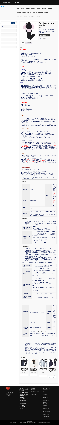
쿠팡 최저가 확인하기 (44, 35)
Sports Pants (33, 8)
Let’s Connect (33, 394)
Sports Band (19, 12)
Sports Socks (29, 12)
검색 (13, 23)
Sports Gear (24, 12)
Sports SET (22, 8)
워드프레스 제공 (29, 421)
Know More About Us (35, 391)
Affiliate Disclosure (38, 16)
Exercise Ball (35, 12)
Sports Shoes (39, 8)
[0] (17, 2)
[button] (36, 24)
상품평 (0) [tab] (28, 42)
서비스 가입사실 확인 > (42, 331)
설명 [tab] (23, 42)
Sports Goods (44, 8)
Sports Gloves (50, 8)
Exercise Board (40, 12)
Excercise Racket (19, 16)
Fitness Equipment (31, 16)
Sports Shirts (28, 8)
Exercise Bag (25, 16)
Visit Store (33, 392)
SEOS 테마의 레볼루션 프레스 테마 (42, 422)
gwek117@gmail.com (8, 2)
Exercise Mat (46, 12)
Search (18, 8)
